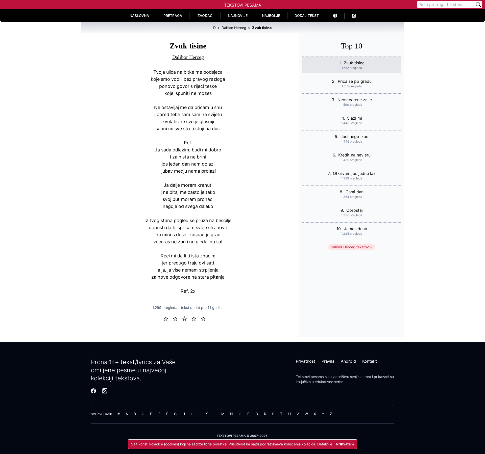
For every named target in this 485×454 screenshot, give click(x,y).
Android (348, 361)
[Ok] (186, 318)
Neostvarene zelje (354, 99)
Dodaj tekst (307, 15)
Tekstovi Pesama (242, 5)
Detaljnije (324, 444)
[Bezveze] (177, 318)
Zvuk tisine (354, 62)
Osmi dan (354, 191)
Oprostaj (354, 210)
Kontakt (369, 361)
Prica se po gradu (355, 81)
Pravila (328, 361)
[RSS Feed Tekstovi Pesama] (354, 16)
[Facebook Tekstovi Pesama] (335, 16)
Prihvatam (345, 444)
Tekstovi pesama (310, 377)
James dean (355, 228)
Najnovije (238, 15)
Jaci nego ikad (355, 136)
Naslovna (139, 15)
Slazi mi (354, 118)
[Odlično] (205, 318)
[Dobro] (196, 318)
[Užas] (168, 318)
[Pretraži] (478, 4)
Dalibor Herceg (188, 57)
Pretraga (172, 15)
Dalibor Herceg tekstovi (350, 247)
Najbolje (271, 15)
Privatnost (305, 361)
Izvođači (205, 15)
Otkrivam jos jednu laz (354, 173)
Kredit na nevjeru (354, 154)
